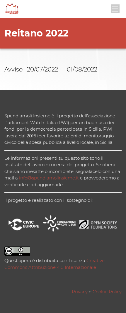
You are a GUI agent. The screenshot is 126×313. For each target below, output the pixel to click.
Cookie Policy (107, 291)
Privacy (80, 291)
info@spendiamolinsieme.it (49, 178)
